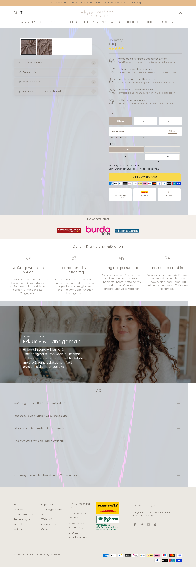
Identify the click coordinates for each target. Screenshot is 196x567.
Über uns (19, 509)
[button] (117, 48)
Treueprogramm (24, 519)
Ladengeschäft (23, 514)
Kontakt (19, 524)
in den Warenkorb (145, 177)
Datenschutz (49, 524)
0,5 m (120, 121)
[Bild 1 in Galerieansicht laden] (28, 47)
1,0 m (145, 121)
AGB (44, 514)
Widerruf (46, 519)
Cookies (46, 529)
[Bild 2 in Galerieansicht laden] (44, 47)
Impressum (48, 504)
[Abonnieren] (180, 505)
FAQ (16, 504)
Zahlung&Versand (52, 509)
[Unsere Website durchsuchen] (15, 12)
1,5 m (170, 121)
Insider (18, 529)
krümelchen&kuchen (32, 554)
